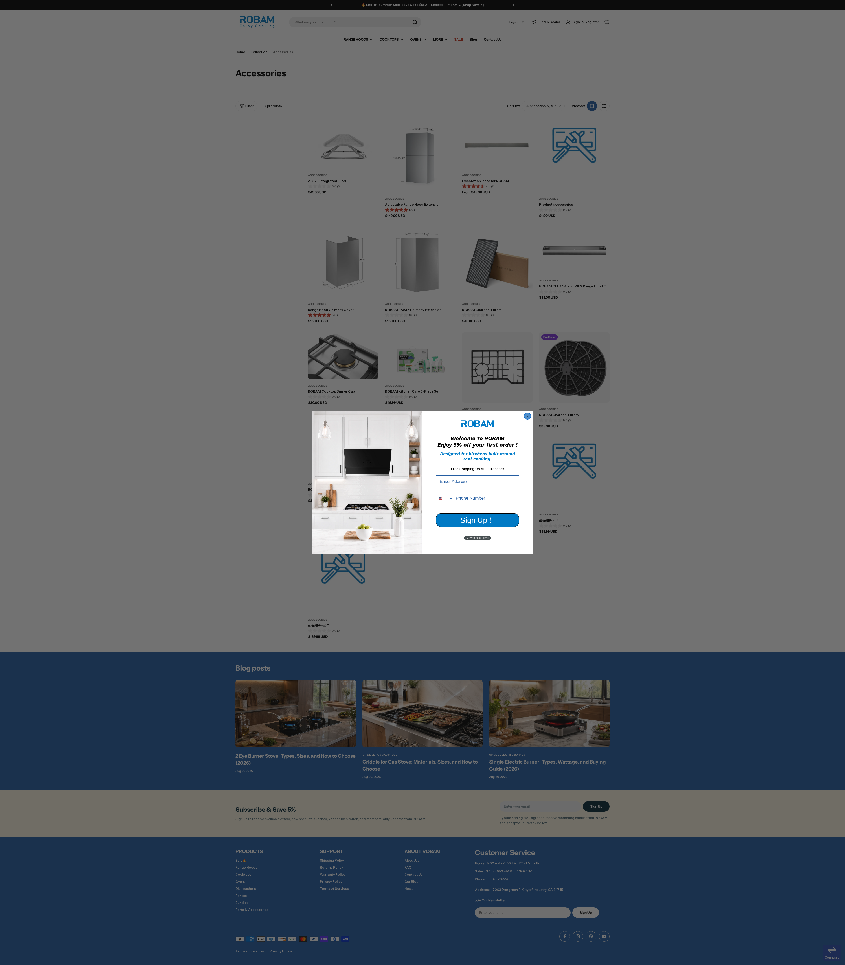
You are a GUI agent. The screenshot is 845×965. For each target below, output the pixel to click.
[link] (477, 423)
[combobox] (445, 498)
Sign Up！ (477, 520)
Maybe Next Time (477, 537)
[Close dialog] (527, 416)
